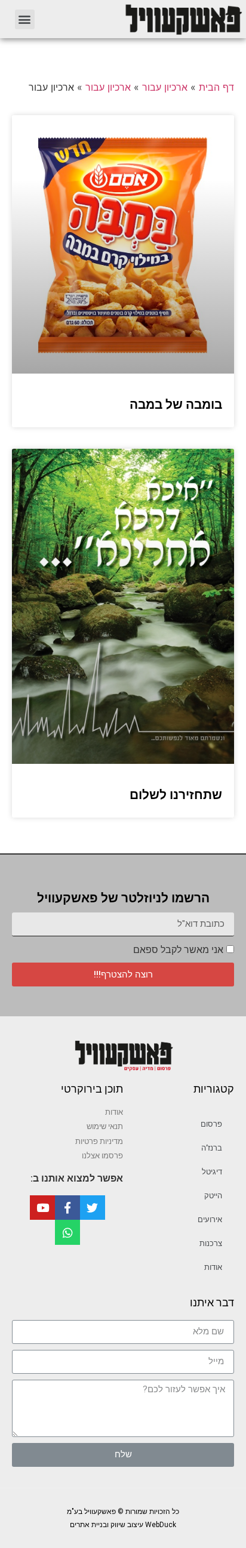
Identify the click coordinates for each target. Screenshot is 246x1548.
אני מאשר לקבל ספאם (178, 949)
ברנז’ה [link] (211, 1147)
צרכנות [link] (210, 1243)
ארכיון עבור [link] (164, 87)
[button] (25, 19)
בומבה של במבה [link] (176, 404)
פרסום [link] (211, 1124)
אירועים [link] (210, 1219)
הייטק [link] (213, 1195)
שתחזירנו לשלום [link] (176, 795)
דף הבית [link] (216, 87)
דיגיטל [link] (212, 1171)
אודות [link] (213, 1267)
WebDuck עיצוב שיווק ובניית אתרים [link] (123, 1525)
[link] (146, 19)
